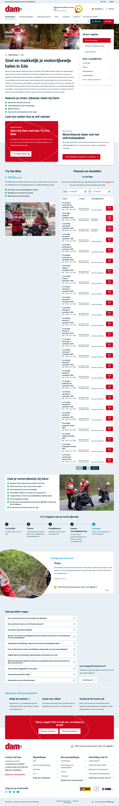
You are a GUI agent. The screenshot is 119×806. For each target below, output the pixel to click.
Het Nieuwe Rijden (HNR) (97, 765)
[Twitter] (14, 792)
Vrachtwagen (65, 761)
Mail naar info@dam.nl (70, 731)
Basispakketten (88, 71)
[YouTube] (18, 792)
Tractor (63, 772)
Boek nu (109, 208)
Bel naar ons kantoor (48, 731)
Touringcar (64, 776)
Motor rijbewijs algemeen (92, 79)
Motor (64, 578)
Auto (34, 761)
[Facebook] (10, 792)
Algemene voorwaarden (64, 801)
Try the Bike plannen (91, 40)
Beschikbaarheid (97, 199)
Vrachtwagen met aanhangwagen (67, 766)
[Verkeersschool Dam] (13, 8)
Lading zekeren (94, 761)
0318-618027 (20, 764)
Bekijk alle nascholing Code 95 (100, 778)
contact (108, 182)
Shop (109, 21)
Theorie (85, 67)
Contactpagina (87, 680)
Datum (65, 199)
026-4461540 (23, 767)
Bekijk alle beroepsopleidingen (72, 780)
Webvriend (110, 802)
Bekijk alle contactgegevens (15, 774)
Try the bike (86, 63)
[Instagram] (6, 792)
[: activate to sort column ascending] (109, 199)
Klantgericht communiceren (98, 769)
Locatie (82, 199)
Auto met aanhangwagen (41, 765)
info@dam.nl (98, 9)
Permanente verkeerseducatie (99, 774)
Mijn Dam (97, 21)
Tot (90, 191)
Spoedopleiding (88, 75)
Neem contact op (109, 218)
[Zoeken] (88, 21)
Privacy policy (68, 802)
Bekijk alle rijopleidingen (41, 778)
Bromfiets (36, 769)
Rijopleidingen (13, 55)
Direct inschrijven (90, 52)
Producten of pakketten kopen (94, 46)
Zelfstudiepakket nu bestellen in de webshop (80, 157)
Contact (111, 9)
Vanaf (65, 191)
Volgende (95, 468)
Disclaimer (76, 801)
